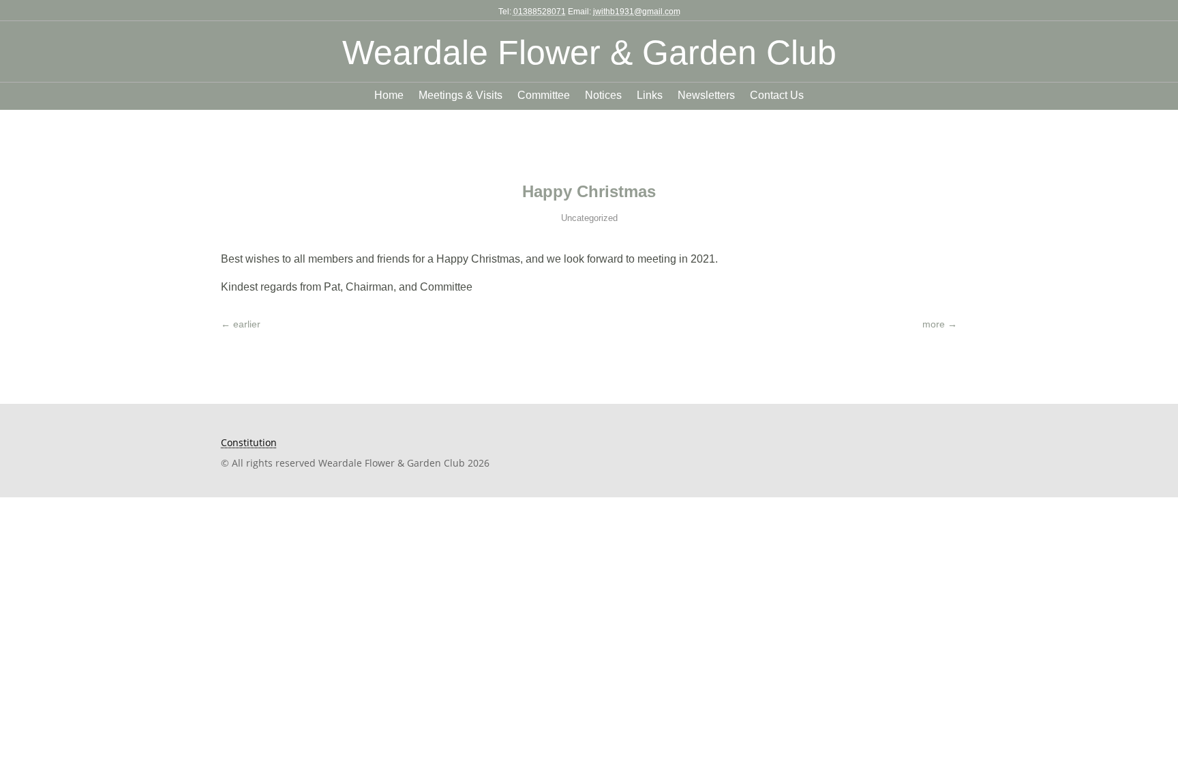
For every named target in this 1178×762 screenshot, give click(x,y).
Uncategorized (589, 218)
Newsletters (706, 96)
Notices (603, 96)
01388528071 (539, 11)
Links (650, 96)
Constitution (249, 442)
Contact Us (777, 96)
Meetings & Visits (460, 96)
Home (389, 96)
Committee (543, 96)
